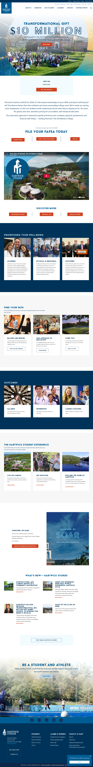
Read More (46, 44)
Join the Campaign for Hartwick (25, 546)
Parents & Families (36, 740)
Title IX (33, 745)
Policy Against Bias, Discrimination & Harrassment (77, 746)
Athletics (70, 8)
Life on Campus (49, 8)
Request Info (63, 4)
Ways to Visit (72, 348)
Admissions (37, 8)
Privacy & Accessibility (45, 765)
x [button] (90, 756)
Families (82, 1)
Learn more (42, 350)
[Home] (11, 732)
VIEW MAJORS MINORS (16, 348)
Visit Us (75, 138)
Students (70, 1)
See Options (40, 485)
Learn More (10, 485)
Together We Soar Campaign (57, 737)
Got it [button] (79, 762)
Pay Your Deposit (77, 4)
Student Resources (36, 737)
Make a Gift (84, 4)
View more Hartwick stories (46, 640)
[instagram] (39, 720)
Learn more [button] (87, 758)
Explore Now (69, 486)
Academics (60, 8)
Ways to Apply (69, 4)
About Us (28, 8)
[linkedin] (46, 720)
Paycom (71, 737)
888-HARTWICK (11, 743)
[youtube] (54, 720)
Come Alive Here (75, 214)
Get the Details (46, 89)
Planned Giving (54, 745)
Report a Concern (36, 742)
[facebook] (32, 720)
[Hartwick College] (6, 8)
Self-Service (72, 740)
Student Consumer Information (57, 765)
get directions (14, 749)
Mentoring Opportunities (56, 740)
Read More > (20, 591)
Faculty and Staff (88, 1)
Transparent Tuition (18, 214)
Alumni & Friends (76, 1)
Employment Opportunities (76, 742)
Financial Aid (46, 214)
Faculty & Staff (76, 734)
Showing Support (81, 8)
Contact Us (89, 4)
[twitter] (61, 720)
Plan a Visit (57, 4)
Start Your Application (46, 138)
